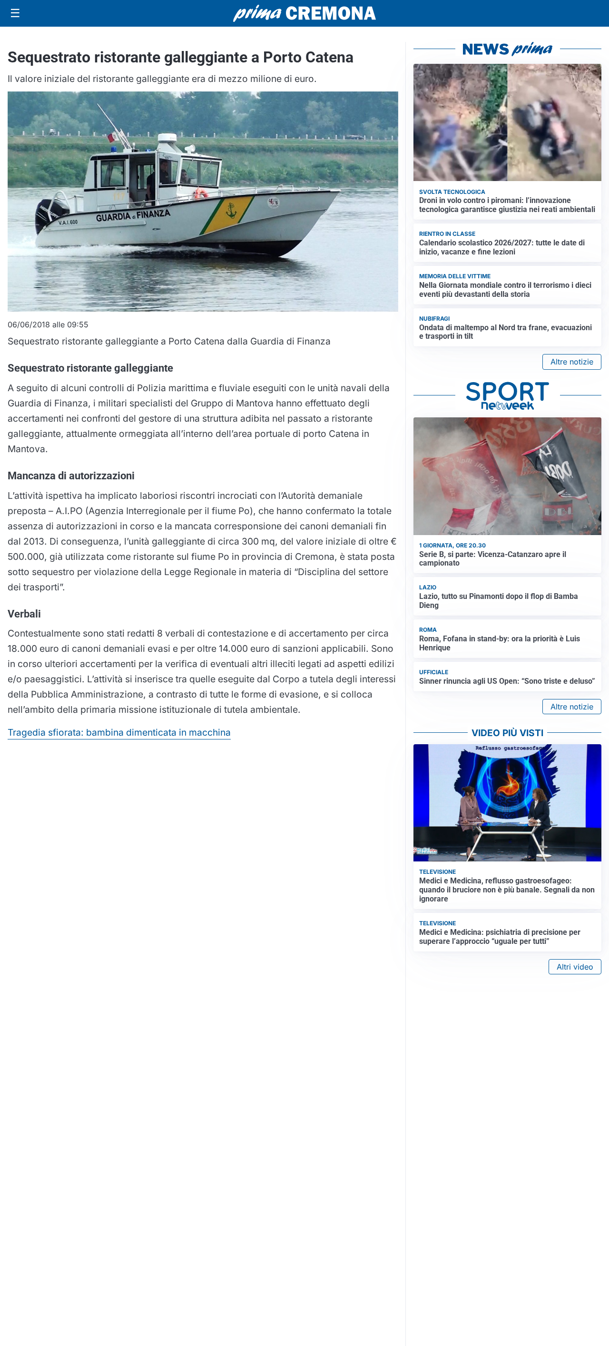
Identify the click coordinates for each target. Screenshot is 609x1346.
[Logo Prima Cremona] (304, 13)
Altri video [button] (575, 967)
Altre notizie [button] (571, 361)
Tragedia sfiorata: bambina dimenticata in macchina (119, 732)
